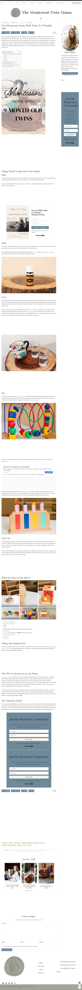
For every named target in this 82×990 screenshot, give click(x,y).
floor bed (29, 180)
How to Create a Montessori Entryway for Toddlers (46, 887)
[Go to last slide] (5, 876)
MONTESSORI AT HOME (68, 968)
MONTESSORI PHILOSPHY (67, 961)
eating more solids (7, 648)
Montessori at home (6, 677)
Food (5, 58)
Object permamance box (9, 634)
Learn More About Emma (70, 73)
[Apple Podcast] (80, 3)
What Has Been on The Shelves (10, 62)
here (8, 461)
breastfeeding (52, 646)
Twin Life (6, 60)
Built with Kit (40, 235)
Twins (29, 845)
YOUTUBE (41, 966)
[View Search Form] (41, 18)
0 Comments (29, 22)
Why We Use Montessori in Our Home (11, 65)
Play (5, 59)
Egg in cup (5, 632)
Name (4, 942)
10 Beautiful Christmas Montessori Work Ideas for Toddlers (29, 887)
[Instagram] (76, 3)
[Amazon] (15, 983)
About (24, 2)
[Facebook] (78, 3)
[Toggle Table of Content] (18, 52)
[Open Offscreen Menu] (2, 3)
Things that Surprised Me (8, 63)
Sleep (5, 55)
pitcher (37, 313)
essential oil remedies (49, 252)
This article (35, 252)
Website (41, 942)
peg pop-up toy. (25, 491)
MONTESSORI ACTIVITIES (67, 965)
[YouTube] (73, 3)
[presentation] (12, 873)
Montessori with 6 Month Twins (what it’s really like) (12, 887)
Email (22, 942)
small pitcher (30, 311)
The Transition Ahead (8, 66)
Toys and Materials (28, 851)
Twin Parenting (38, 851)
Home (17, 2)
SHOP (41, 969)
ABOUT (41, 963)
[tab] (26, 890)
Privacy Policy (24, 986)
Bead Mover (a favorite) (9, 623)
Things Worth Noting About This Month (11, 54)
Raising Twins (19, 851)
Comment (4, 923)
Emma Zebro (6, 22)
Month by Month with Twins (9, 845)
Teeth (5, 56)
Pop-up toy (6, 636)
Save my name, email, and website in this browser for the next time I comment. (20, 946)
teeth (24, 845)
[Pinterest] (74, 3)
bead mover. (21, 396)
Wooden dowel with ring (9, 621)
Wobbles (5, 638)
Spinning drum (6, 630)
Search (62, 80)
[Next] (53, 876)
